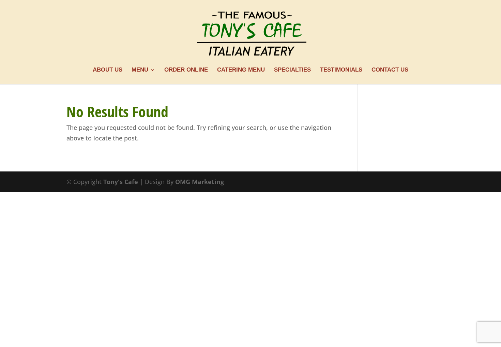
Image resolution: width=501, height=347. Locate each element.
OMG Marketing (199, 182)
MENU (140, 70)
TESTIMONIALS (341, 70)
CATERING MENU (241, 70)
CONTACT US (389, 70)
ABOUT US (107, 70)
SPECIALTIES (292, 70)
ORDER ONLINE (186, 70)
